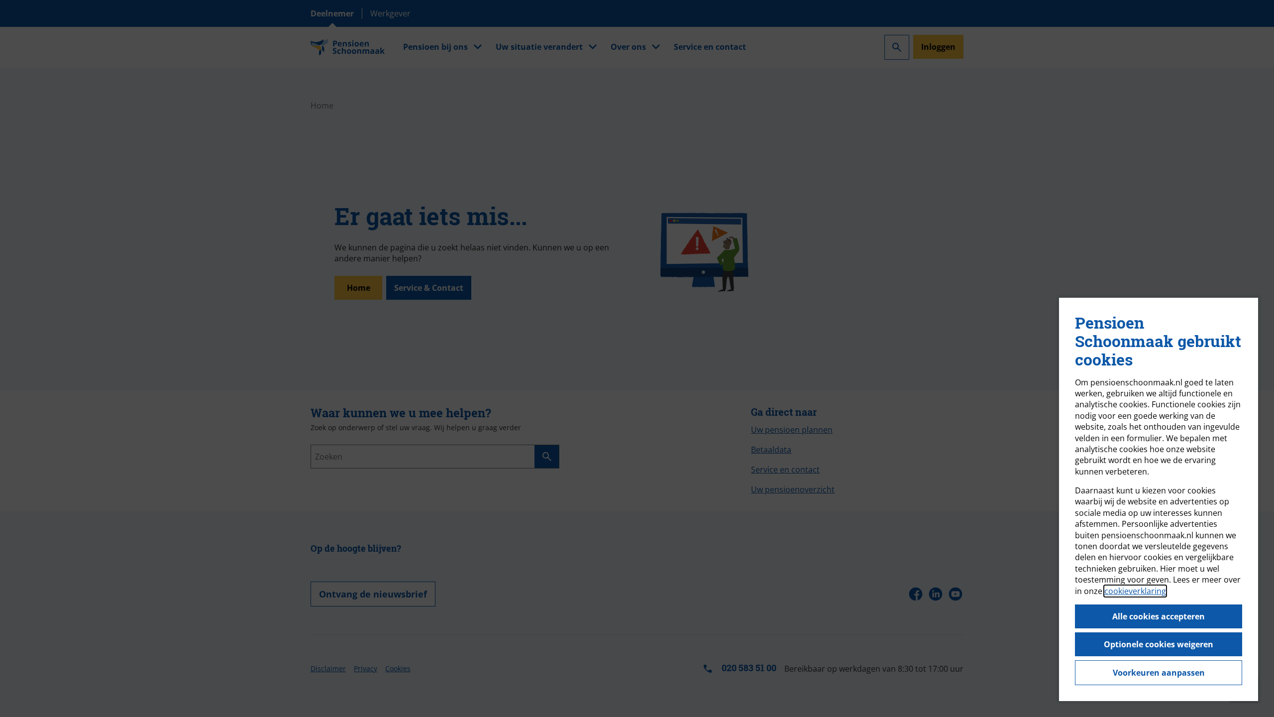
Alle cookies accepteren (1158, 616)
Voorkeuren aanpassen (1159, 672)
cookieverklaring (1135, 591)
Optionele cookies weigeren (1158, 644)
